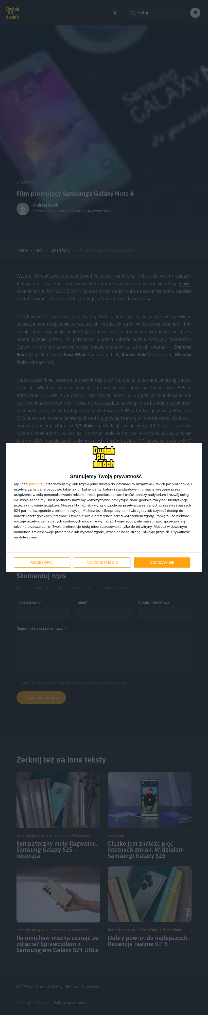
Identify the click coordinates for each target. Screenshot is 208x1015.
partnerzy (36, 484)
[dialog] (104, 507)
